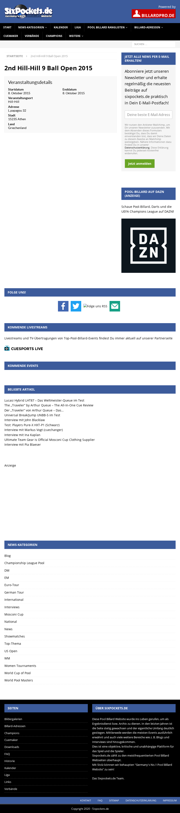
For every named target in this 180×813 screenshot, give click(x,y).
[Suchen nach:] (154, 44)
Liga (78, 27)
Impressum (170, 800)
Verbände (32, 36)
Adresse (13, 107)
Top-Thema (12, 643)
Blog (7, 556)
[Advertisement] (90, 499)
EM (6, 578)
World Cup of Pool (17, 673)
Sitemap (114, 800)
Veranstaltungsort (20, 98)
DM (6, 570)
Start (7, 27)
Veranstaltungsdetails (30, 82)
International (13, 600)
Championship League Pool (24, 563)
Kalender (61, 27)
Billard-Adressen (147, 27)
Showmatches (14, 636)
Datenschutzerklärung (137, 147)
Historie (9, 761)
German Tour (14, 592)
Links (7, 782)
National (10, 621)
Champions (54, 36)
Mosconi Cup (13, 614)
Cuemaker (11, 36)
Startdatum (16, 89)
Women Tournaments (20, 666)
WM (7, 658)
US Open (10, 651)
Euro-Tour (11, 585)
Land (11, 124)
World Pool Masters (18, 680)
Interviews (12, 607)
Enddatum (70, 89)
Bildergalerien (13, 719)
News (8, 629)
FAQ (7, 754)
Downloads (11, 747)
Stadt (11, 115)
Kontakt (85, 800)
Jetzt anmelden (139, 163)
